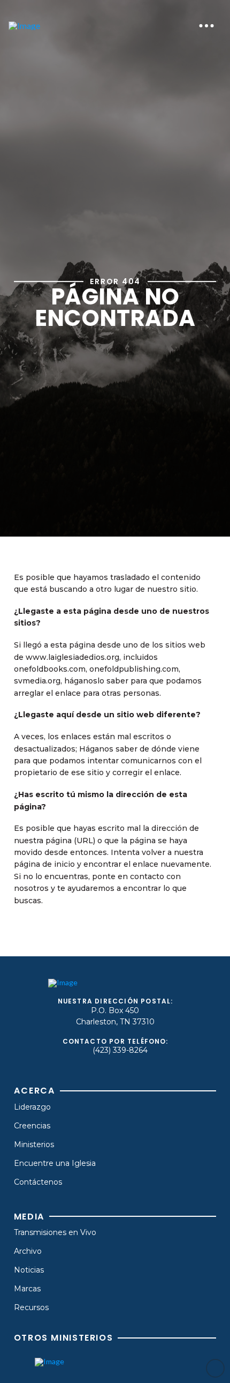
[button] (206, 26)
